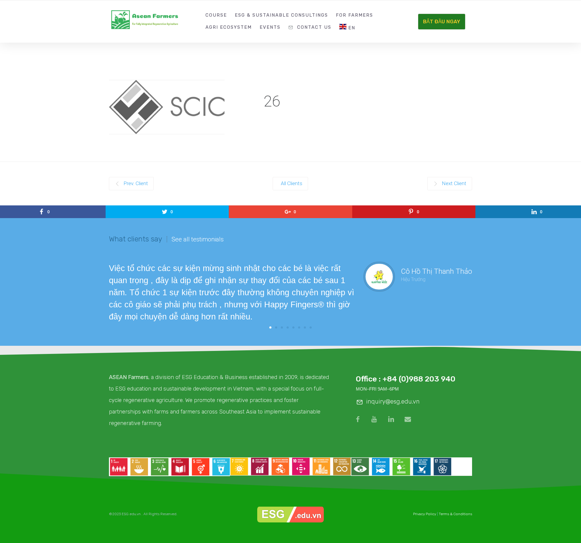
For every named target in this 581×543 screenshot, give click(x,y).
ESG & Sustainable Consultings (281, 15)
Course (216, 15)
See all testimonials (198, 239)
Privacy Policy (424, 514)
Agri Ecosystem (228, 27)
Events (270, 27)
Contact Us (314, 27)
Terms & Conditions (455, 514)
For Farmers (354, 15)
